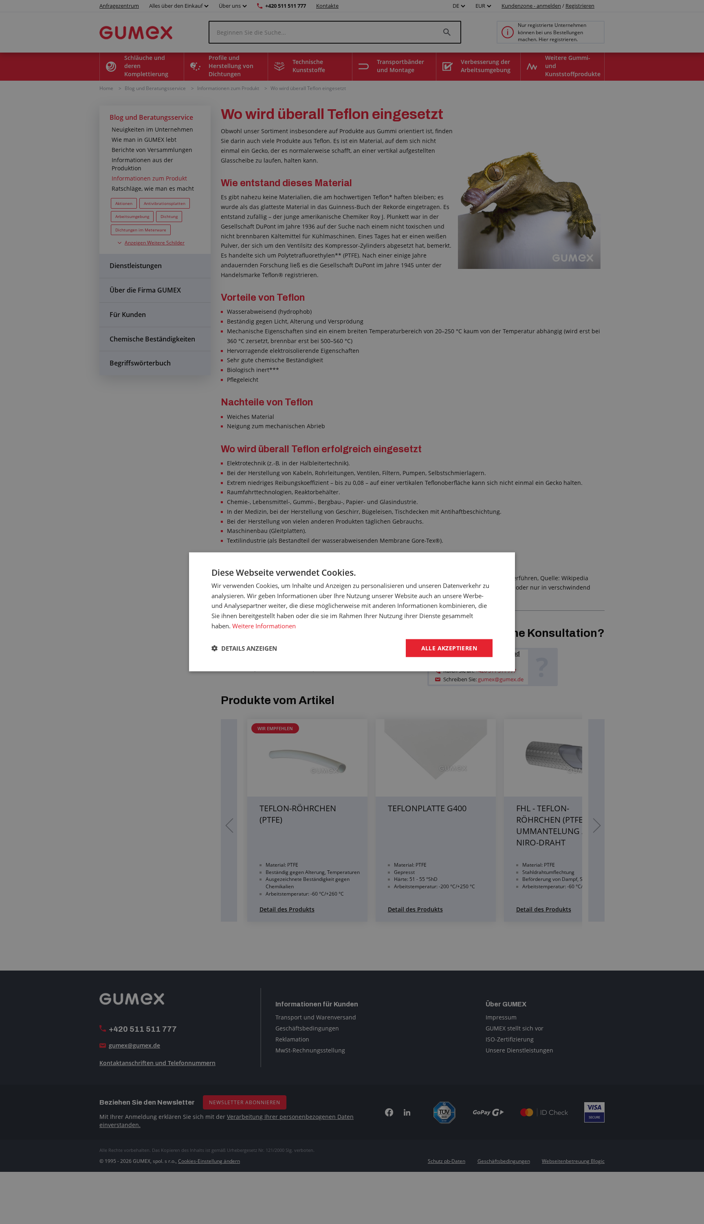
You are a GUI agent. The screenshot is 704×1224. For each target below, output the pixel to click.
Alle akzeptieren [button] (449, 648)
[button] (244, 648)
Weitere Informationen (264, 626)
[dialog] (352, 612)
